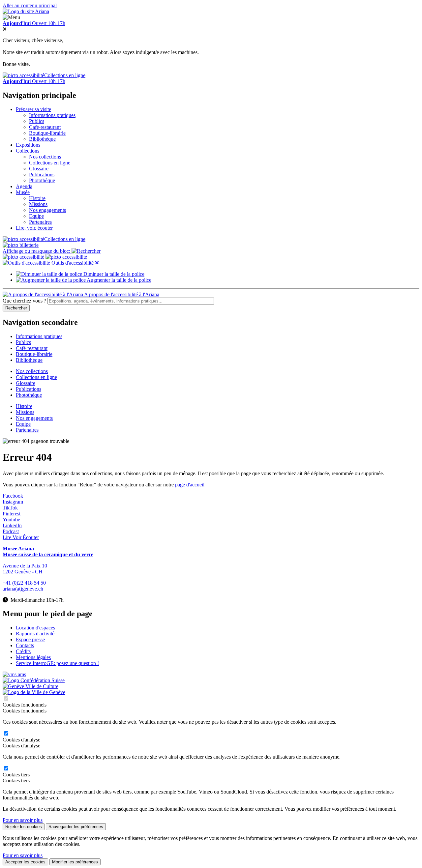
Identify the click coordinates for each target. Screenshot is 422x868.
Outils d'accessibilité (72, 263)
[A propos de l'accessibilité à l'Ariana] (23, 257)
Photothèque (42, 180)
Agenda (24, 186)
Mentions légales (33, 657)
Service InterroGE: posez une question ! (57, 663)
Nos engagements (47, 210)
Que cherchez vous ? (24, 301)
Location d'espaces (35, 627)
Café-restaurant (45, 127)
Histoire (37, 198)
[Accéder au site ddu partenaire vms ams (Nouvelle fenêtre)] (14, 674)
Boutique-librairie (47, 133)
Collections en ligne (64, 75)
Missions (38, 204)
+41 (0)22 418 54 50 (24, 583)
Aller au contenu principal (30, 5)
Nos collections (45, 156)
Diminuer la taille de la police (113, 274)
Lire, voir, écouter (34, 228)
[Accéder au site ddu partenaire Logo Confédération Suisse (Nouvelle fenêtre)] (34, 680)
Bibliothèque (42, 139)
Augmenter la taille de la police (118, 280)
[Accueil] (26, 11)
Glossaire (38, 168)
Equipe (36, 216)
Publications (41, 174)
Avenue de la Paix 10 (25, 565)
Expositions (28, 145)
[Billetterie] (21, 245)
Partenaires (40, 222)
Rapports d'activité (35, 633)
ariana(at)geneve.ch (23, 589)
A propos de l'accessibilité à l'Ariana (121, 294)
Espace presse (30, 639)
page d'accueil (189, 484)
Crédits (23, 651)
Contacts (25, 645)
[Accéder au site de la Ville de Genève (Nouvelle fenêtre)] (30, 686)
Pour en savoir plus (23, 820)
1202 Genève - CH (23, 571)
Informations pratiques (52, 115)
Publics (36, 121)
